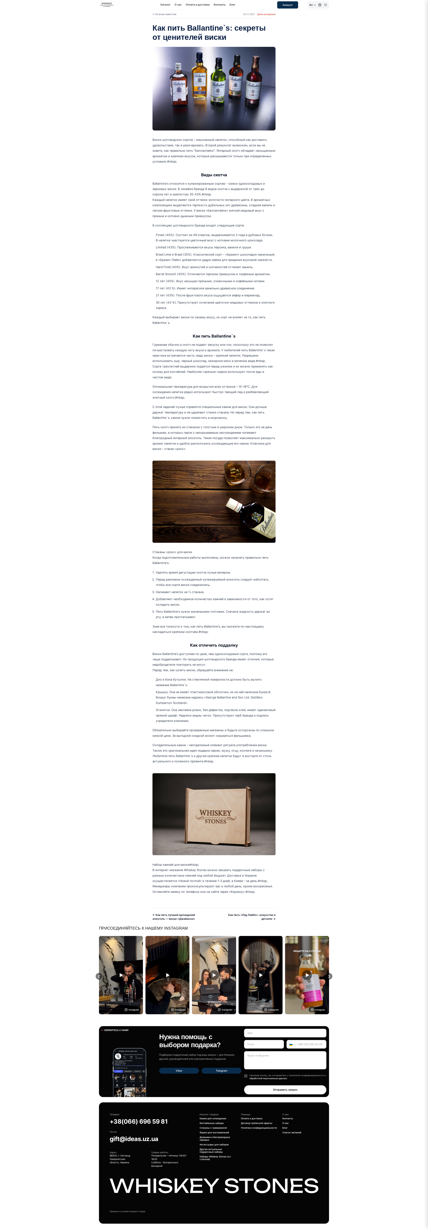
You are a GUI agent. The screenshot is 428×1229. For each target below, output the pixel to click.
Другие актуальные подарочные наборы (211, 1150)
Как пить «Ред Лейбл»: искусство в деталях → (252, 916)
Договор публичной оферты (256, 1123)
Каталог (165, 4)
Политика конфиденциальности (259, 1127)
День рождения (266, 14)
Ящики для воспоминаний (214, 1132)
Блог (232, 4)
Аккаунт (288, 5)
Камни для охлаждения (213, 1118)
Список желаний (291, 1132)
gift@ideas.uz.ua (134, 1139)
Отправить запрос (285, 1089)
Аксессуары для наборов (214, 1144)
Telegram (221, 1070)
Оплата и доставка (198, 4)
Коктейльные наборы (212, 1123)
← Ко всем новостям (164, 14)
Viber (179, 1070)
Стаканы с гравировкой (213, 1127)
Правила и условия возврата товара (127, 1211)
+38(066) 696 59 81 (139, 1121)
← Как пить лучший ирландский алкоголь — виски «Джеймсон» (173, 916)
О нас (178, 4)
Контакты (220, 4)
